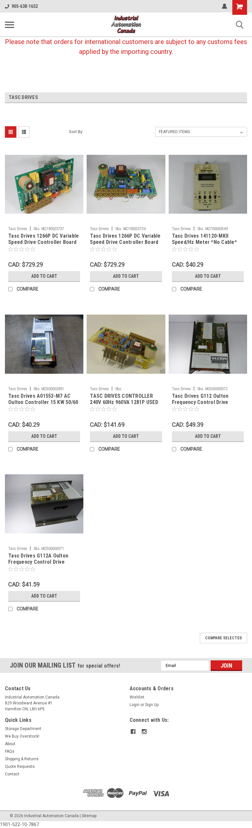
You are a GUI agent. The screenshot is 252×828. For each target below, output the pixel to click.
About (10, 744)
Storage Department (23, 728)
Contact (12, 774)
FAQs (9, 751)
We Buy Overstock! (22, 736)
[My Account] (224, 6)
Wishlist (137, 697)
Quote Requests (20, 766)
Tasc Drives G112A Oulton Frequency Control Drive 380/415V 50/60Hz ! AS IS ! (38, 559)
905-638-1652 (24, 6)
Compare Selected (223, 638)
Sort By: (76, 131)
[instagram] (144, 731)
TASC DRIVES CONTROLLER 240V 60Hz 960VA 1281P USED (124, 399)
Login (134, 704)
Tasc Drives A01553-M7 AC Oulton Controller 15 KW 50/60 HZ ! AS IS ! (43, 399)
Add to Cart (44, 276)
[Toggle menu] (9, 24)
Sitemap (89, 816)
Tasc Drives (17, 228)
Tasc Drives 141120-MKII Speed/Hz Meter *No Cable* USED (204, 239)
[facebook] (133, 731)
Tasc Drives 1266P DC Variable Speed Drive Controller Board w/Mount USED (125, 239)
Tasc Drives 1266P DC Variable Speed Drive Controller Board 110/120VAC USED (43, 239)
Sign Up (151, 704)
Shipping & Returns (22, 759)
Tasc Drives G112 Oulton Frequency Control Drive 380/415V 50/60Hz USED (200, 399)
